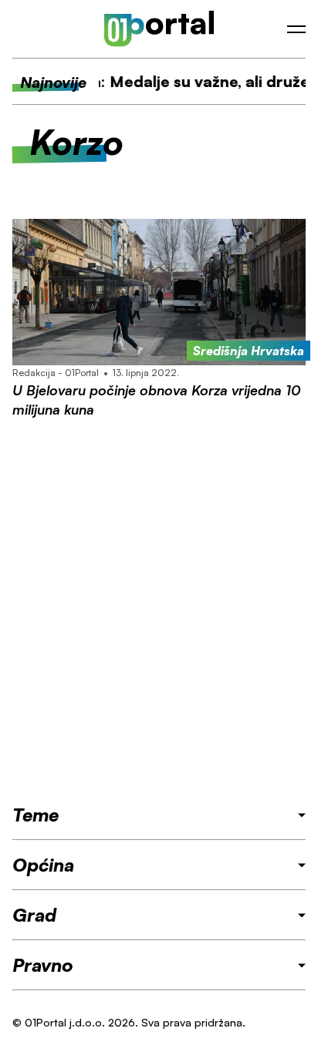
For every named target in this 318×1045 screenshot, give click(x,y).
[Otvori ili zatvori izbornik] (296, 29)
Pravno (42, 964)
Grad (34, 914)
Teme (35, 814)
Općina (43, 864)
